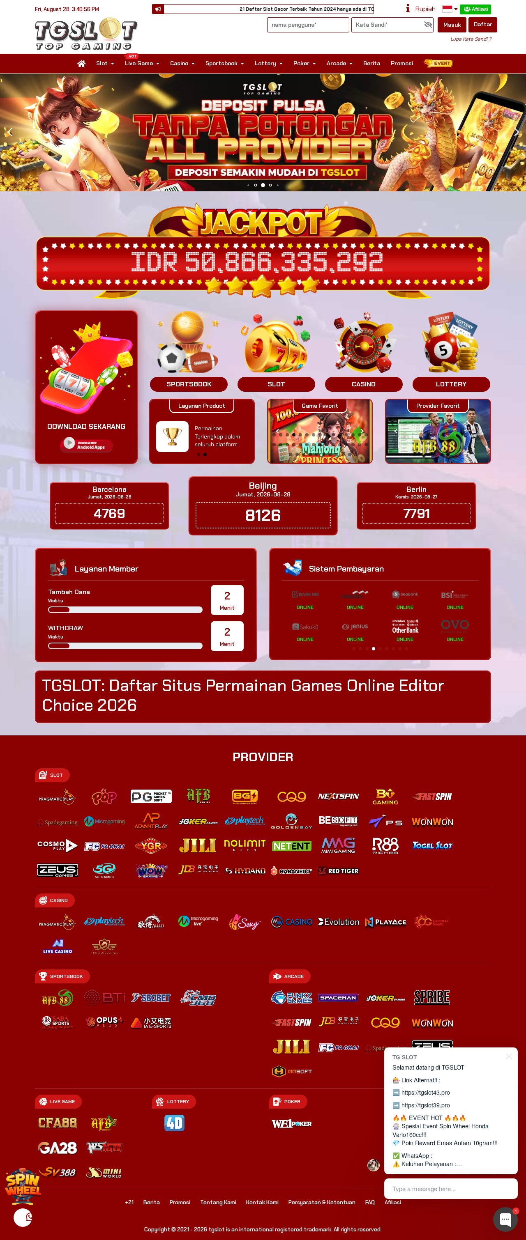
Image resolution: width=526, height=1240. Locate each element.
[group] (438, 431)
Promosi (402, 63)
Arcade (336, 63)
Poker (301, 63)
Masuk (452, 24)
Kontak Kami (262, 1202)
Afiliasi (480, 9)
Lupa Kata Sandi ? (470, 39)
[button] (516, 132)
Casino (179, 63)
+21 (129, 1202)
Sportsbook (221, 63)
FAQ (370, 1202)
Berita (371, 63)
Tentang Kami (218, 1202)
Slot (102, 63)
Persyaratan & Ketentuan (321, 1202)
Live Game (139, 63)
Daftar (483, 24)
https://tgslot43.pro (425, 1092)
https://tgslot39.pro (425, 1104)
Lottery (265, 63)
